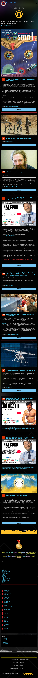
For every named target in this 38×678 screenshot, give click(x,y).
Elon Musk (4, 570)
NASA (31, 555)
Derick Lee (5, 612)
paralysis (32, 467)
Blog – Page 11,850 (19, 8)
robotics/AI (11, 141)
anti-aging (11, 552)
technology (28, 556)
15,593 (16, 533)
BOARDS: (21, 664)
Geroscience (4, 638)
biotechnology (31, 552)
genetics (24, 427)
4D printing (4, 566)
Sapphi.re (16, 673)
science (33, 427)
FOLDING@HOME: (13, 667)
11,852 (31, 531)
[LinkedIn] (28, 674)
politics (35, 555)
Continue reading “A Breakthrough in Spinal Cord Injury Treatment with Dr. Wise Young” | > (18, 259)
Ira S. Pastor (6, 427)
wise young (25, 468)
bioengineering (13, 427)
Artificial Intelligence (15, 552)
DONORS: (16, 664)
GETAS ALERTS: (21, 661)
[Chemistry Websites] (19, 545)
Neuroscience (33, 555)
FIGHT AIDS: (13, 665)
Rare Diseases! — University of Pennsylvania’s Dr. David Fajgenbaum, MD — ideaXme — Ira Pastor (19, 399)
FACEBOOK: (12, 659)
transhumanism (4, 428)
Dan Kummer (6, 605)
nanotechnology (16, 106)
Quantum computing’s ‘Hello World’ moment (16, 496)
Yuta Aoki (5, 610)
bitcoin (35, 552)
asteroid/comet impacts (6, 578)
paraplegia (3, 468)
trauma (21, 468)
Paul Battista (6, 106)
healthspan (32, 553)
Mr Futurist (4, 641)
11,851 (28, 531)
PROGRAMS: (21, 667)
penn (30, 428)
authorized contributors (9, 26)
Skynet (3, 572)
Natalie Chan (6, 617)
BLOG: (20, 662)
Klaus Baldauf (6, 608)
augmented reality (5, 580)
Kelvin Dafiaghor (7, 601)
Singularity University (6, 571)
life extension (15, 187)
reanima (4, 556)
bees (3, 582)
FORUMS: (16, 670)
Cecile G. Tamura (7, 609)
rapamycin (33, 428)
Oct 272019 (4, 80)
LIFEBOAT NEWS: (22, 659)
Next (21, 533)
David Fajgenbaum (20, 428)
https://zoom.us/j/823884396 (8, 282)
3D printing (4, 565)
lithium (27, 467)
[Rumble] (32, 674)
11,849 (20, 531)
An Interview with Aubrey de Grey (14, 172)
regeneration (7, 429)
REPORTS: (21, 665)
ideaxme (3, 555)
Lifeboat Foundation (7, 673)
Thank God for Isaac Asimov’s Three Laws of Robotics (18, 138)
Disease (24, 428)
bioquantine (19, 552)
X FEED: (13, 662)
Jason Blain (6, 625)
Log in (3, 26)
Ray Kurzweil (4, 569)
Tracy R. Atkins (7, 141)
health (14, 262)
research (16, 556)
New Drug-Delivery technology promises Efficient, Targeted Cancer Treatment (20, 79)
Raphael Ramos (6, 616)
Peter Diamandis (5, 567)
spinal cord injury (14, 468)
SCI (11, 468)
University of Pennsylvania (15, 429)
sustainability (17, 334)
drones (11, 387)
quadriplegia (6, 468)
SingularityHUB (5, 644)
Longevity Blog (5, 639)
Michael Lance (6, 624)
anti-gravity (4, 576)
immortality (6, 555)
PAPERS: (21, 668)
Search (36, 539)
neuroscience (17, 262)
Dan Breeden (6, 595)
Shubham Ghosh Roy (7, 593)
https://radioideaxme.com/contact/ (9, 235)
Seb (4, 622)
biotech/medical (11, 106)
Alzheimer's (7, 552)
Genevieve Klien (7, 387)
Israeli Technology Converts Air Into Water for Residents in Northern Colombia (20, 315)
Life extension (20, 555)
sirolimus (10, 429)
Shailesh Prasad (7, 597)
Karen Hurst (6, 602)
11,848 (17, 531)
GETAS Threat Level (19, 655)
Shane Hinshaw (6, 614)
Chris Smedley (6, 629)
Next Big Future (5, 642)
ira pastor (28, 428)
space (22, 556)
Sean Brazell (6, 618)
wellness (20, 429)
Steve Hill (5, 620)
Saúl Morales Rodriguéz (8, 591)
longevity (29, 467)
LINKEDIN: (13, 661)
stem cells (18, 468)
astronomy (4, 579)
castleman (16, 428)
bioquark (11, 428)
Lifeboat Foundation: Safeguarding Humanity (16, 3)
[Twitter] (26, 674)
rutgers (10, 468)
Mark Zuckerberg (5, 573)
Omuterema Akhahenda (8, 334)
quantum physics (14, 520)
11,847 (13, 531)
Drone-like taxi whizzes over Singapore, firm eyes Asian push (20, 370)
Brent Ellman (6, 621)
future (22, 553)
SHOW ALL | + (3, 631)
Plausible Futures (5, 643)
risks (17, 556)
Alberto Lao (6, 613)
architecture (4, 577)
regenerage (3, 429)
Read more (19, 110)
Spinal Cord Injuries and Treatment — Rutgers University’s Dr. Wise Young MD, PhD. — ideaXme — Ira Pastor (20, 437)
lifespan (24, 555)
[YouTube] (30, 674)
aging (9, 427)
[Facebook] (24, 674)
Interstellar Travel (11, 555)
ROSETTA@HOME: (12, 668)
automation (4, 581)
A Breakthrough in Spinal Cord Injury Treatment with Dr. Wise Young (20, 198)
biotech (14, 428)
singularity (19, 556)
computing (10, 520)
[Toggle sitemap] (34, 3)
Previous (6, 531)
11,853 (35, 531)
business (20, 427)
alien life (3, 575)
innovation (13, 334)
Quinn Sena (6, 594)
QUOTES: (21, 670)
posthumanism (4, 467)
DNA (22, 427)
